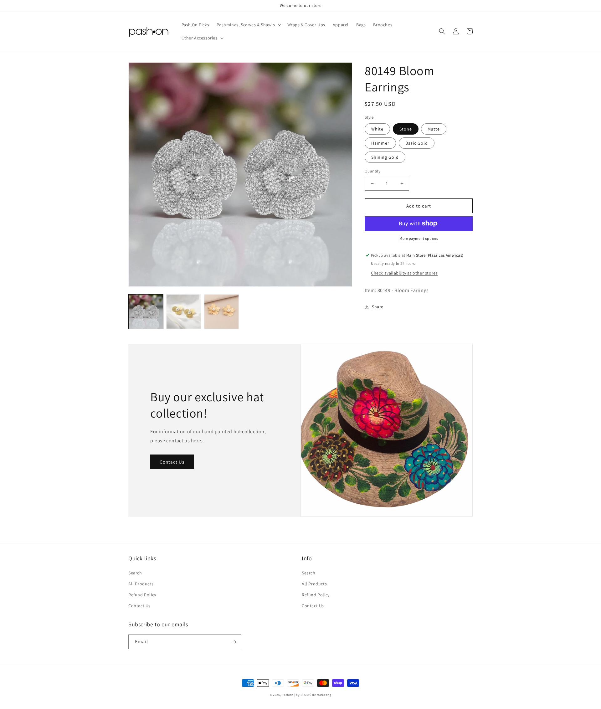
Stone (405, 129)
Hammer (380, 143)
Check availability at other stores (404, 273)
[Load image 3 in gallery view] (183, 311)
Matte (434, 129)
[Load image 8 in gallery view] (221, 311)
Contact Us (172, 462)
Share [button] (377, 307)
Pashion (287, 695)
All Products (140, 584)
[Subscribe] (234, 642)
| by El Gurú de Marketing (312, 695)
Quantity (372, 171)
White (377, 129)
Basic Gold (416, 143)
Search (135, 573)
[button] (248, 24)
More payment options (418, 238)
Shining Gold (385, 157)
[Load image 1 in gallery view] (145, 311)
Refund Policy (142, 595)
